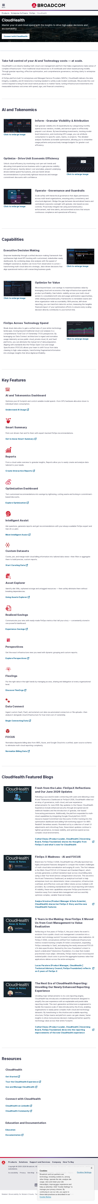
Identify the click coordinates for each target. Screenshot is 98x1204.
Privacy (23, 1173)
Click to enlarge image (15, 134)
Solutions (23, 1162)
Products (12, 1162)
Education (10, 1130)
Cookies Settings (84, 1172)
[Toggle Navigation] (4, 6)
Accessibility (13, 1173)
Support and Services (40, 1162)
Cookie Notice (45, 1197)
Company (56, 1162)
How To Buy (68, 1162)
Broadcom (49, 5)
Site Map (30, 1173)
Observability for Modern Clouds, (21, 1194)
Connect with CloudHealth (15, 36)
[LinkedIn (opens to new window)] (36, 1185)
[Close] (91, 1168)
